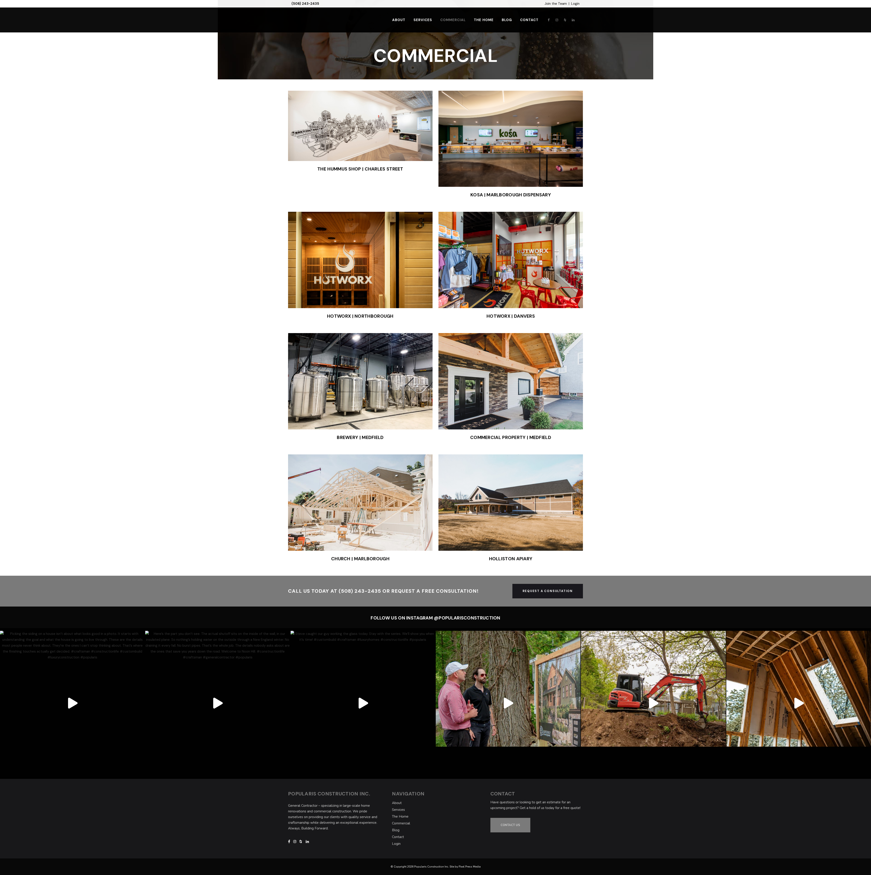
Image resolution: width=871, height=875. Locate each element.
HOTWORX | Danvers (511, 316)
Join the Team (556, 3)
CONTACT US (510, 825)
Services (398, 809)
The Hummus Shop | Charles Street (360, 169)
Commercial (401, 823)
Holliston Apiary (511, 559)
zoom (350, 125)
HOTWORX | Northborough (360, 316)
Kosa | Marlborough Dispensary (510, 195)
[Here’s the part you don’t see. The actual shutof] (217, 703)
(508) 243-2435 (305, 3)
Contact (398, 837)
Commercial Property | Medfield (510, 437)
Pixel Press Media (470, 866)
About (397, 803)
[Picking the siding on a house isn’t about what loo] (72, 703)
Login (575, 3)
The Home (400, 816)
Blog (395, 830)
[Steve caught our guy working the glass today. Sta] (363, 703)
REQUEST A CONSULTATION (548, 591)
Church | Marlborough (360, 559)
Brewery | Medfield (360, 437)
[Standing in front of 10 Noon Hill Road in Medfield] (653, 703)
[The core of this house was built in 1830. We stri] (508, 703)
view (371, 125)
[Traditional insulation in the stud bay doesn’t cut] (798, 703)
